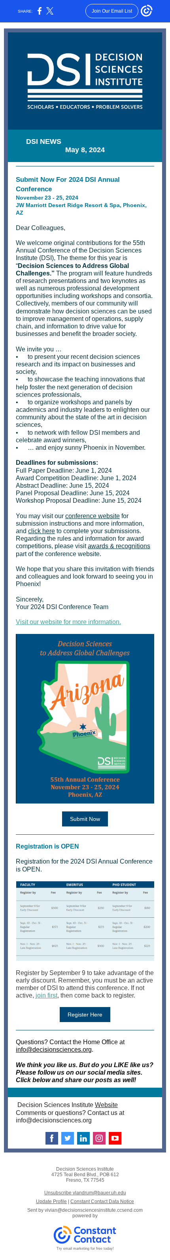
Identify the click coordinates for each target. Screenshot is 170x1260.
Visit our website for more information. (68, 622)
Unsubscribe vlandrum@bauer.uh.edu (85, 1193)
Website (106, 1105)
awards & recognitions (119, 546)
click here (41, 531)
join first (46, 995)
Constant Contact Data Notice (102, 1201)
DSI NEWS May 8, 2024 (85, 146)
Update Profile (51, 1201)
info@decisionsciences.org (54, 1049)
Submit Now (85, 819)
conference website (92, 516)
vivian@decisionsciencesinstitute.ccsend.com (94, 1210)
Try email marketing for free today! (85, 1249)
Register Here (85, 1014)
